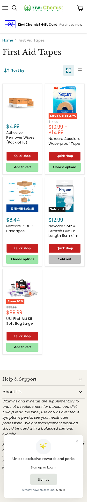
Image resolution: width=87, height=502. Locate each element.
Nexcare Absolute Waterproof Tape (64, 141)
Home (7, 40)
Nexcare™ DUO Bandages (19, 228)
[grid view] (68, 70)
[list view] (79, 70)
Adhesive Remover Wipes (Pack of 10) (20, 137)
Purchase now (70, 24)
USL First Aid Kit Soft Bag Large (19, 321)
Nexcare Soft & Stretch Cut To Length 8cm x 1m (63, 230)
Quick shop (22, 156)
